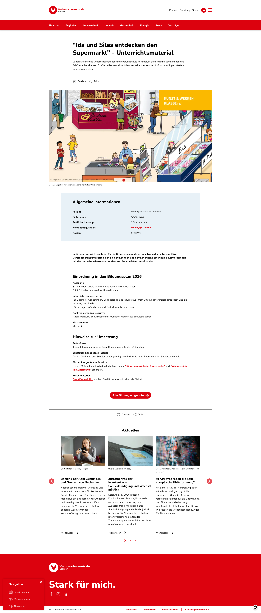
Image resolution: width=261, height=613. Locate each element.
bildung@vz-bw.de (141, 227)
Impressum (150, 609)
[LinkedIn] (65, 594)
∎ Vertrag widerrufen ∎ (197, 609)
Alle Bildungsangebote (128, 395)
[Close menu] (40, 582)
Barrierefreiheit (170, 609)
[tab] (125, 540)
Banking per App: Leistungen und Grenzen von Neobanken (81, 480)
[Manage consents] (255, 607)
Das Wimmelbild (83, 379)
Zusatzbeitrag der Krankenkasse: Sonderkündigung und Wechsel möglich (129, 484)
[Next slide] (209, 481)
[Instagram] (58, 594)
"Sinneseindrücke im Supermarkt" (145, 366)
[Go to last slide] (51, 481)
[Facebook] (51, 594)
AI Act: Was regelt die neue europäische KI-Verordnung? (175, 480)
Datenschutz (131, 609)
